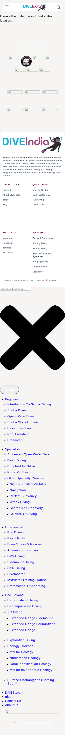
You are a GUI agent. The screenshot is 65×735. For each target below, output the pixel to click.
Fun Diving (15, 532)
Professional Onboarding (26, 586)
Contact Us (13, 701)
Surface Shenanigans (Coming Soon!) (30, 681)
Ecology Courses (20, 646)
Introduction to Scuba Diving (29, 404)
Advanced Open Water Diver (29, 454)
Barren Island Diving (22, 600)
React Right (16, 538)
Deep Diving (16, 460)
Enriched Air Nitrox (21, 466)
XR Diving (14, 612)
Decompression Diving (24, 606)
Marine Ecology (21, 652)
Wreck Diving (20, 502)
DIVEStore (12, 692)
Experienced (14, 527)
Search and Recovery (26, 508)
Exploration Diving (21, 640)
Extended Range (22, 630)
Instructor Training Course (27, 580)
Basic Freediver (19, 428)
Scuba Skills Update (22, 422)
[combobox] (15, 289)
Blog (8, 696)
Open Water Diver (20, 416)
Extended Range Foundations (32, 624)
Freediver (14, 440)
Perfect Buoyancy (23, 496)
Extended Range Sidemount (31, 618)
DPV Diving (16, 556)
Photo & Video (18, 472)
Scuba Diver (16, 410)
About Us (11, 705)
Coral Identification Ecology (30, 664)
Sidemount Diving (20, 562)
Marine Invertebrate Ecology (31, 670)
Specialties (13, 449)
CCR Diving (16, 568)
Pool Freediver (18, 434)
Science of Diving (23, 514)
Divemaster (16, 574)
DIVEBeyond (14, 595)
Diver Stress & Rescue (24, 544)
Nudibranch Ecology (25, 658)
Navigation (18, 490)
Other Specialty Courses (25, 478)
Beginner (11, 399)
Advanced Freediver (22, 550)
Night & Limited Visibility (28, 484)
